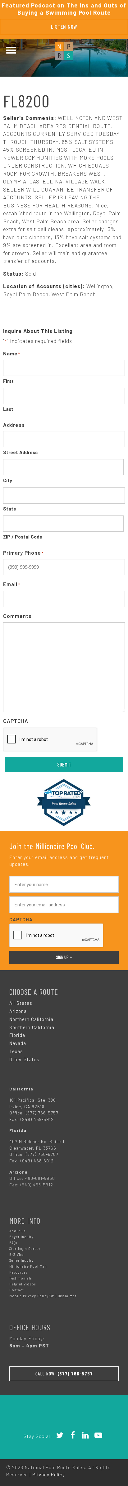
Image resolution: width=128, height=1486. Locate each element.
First (8, 381)
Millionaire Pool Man (28, 1266)
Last (8, 409)
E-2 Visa (16, 1254)
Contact (16, 1290)
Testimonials (20, 1278)
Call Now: (64, 1373)
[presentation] (50, 740)
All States (20, 1003)
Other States (24, 1059)
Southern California (31, 1027)
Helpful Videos (22, 1284)
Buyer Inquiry (21, 1237)
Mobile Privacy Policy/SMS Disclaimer (42, 1296)
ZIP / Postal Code (22, 536)
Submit (64, 764)
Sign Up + (64, 957)
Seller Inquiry (21, 1260)
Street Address (20, 452)
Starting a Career (24, 1248)
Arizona (18, 1011)
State (9, 508)
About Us (17, 1231)
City (7, 480)
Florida (17, 1035)
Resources (18, 1272)
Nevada (17, 1043)
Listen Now (64, 26)
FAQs (13, 1243)
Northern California (31, 1019)
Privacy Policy (48, 1474)
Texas (16, 1051)
